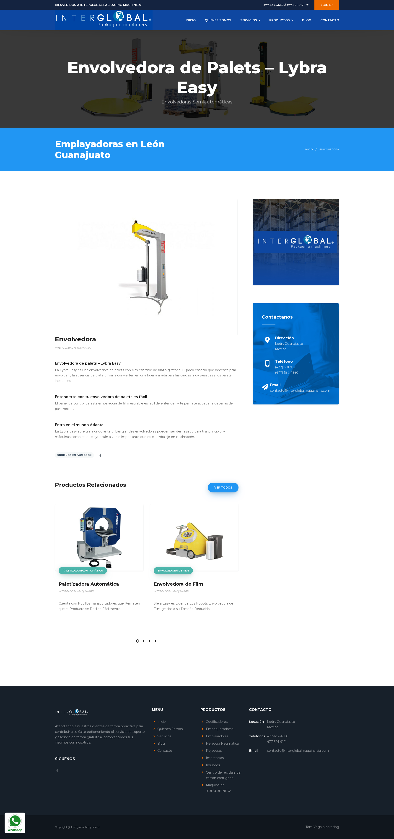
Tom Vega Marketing (322, 827)
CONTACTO (329, 20)
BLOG (306, 20)
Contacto (164, 751)
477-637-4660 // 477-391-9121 (284, 5)
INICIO (191, 20)
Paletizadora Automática (83, 570)
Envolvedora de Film (173, 570)
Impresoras (215, 758)
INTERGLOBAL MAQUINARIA (76, 591)
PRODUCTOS (279, 20)
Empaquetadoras (219, 729)
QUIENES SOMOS (218, 20)
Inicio (309, 149)
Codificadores (217, 722)
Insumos (213, 765)
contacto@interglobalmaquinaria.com (300, 391)
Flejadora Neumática (222, 743)
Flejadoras (214, 751)
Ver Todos (223, 487)
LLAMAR (327, 5)
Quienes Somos (170, 729)
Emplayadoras (217, 736)
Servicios (164, 736)
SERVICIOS (248, 20)
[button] (138, 641)
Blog (161, 743)
